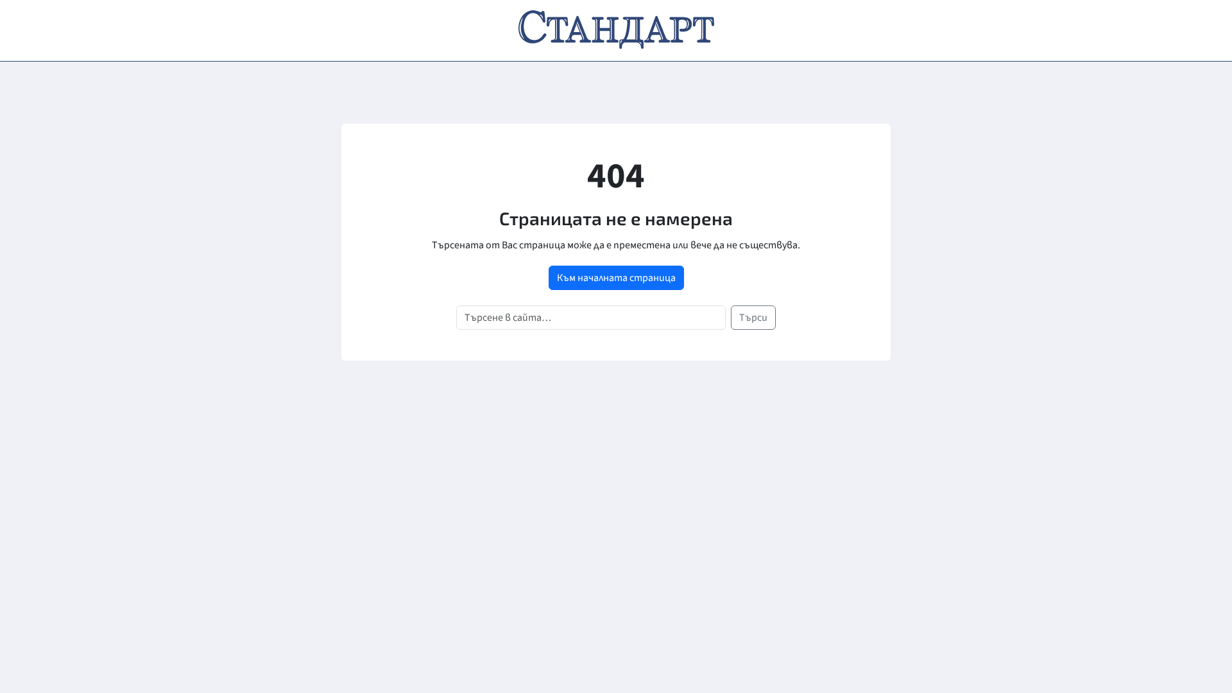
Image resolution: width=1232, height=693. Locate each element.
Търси (753, 318)
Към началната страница (616, 278)
